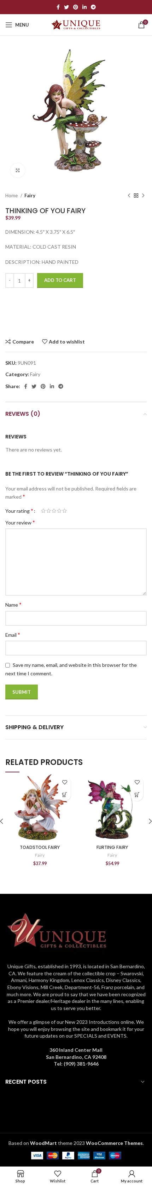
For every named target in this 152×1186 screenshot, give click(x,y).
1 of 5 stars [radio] (43, 510)
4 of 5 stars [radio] (59, 510)
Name (13, 604)
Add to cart (60, 280)
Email (12, 634)
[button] (64, 795)
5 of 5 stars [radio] (64, 510)
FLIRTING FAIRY (112, 847)
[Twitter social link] (66, 7)
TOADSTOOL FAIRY (40, 847)
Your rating (19, 510)
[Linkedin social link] (84, 7)
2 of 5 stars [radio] (48, 510)
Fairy (29, 195)
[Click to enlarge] (18, 170)
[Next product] (143, 195)
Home (12, 195)
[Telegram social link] (93, 7)
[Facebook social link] (58, 7)
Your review (20, 522)
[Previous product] (129, 195)
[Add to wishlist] (64, 782)
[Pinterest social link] (75, 7)
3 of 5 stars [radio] (54, 510)
